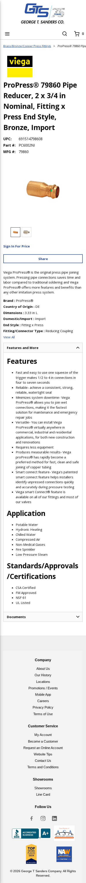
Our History (43, 675)
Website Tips (43, 754)
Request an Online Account (43, 748)
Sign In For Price (16, 246)
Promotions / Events (43, 688)
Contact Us (43, 760)
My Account (43, 735)
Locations (43, 682)
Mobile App (43, 694)
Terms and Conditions (43, 767)
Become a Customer (43, 741)
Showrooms (43, 788)
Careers (43, 701)
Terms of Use (43, 714)
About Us (43, 668)
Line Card (43, 794)
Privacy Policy (43, 707)
